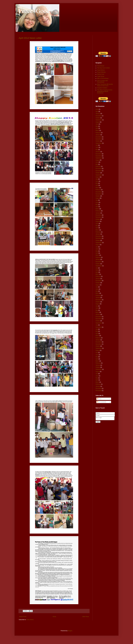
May (97, 126)
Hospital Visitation (102, 88)
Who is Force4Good (102, 78)
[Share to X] (28, 611)
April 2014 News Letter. (30, 38)
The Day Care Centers (103, 68)
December (99, 137)
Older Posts (85, 616)
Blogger (70, 630)
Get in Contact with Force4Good (102, 81)
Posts (99, 398)
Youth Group (100, 76)
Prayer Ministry (101, 72)
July (97, 145)
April (97, 111)
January (98, 113)
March (97, 130)
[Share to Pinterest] (32, 611)
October (98, 118)
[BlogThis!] (26, 611)
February (98, 132)
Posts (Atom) (30, 619)
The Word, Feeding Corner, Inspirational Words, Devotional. (104, 91)
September (99, 120)
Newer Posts (22, 616)
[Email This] (24, 611)
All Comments (102, 402)
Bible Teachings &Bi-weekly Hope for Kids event (105, 84)
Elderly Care (100, 74)
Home (54, 616)
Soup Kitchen (101, 70)
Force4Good (34, 10)
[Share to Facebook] (30, 611)
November (99, 115)
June (97, 109)
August (98, 122)
